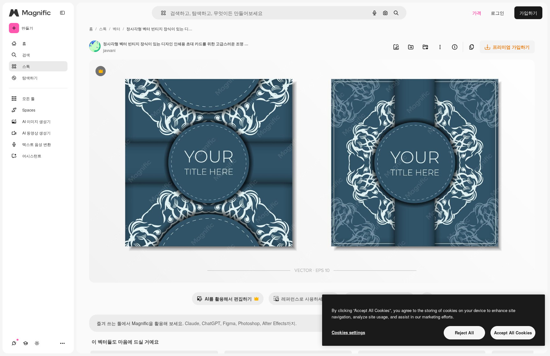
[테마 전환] (37, 343)
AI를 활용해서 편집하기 (224, 300)
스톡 (103, 28)
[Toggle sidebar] (62, 13)
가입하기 (528, 13)
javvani (109, 50)
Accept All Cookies (513, 333)
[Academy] (25, 343)
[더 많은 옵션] (440, 46)
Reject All (464, 333)
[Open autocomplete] (161, 13)
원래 (125, 72)
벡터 (116, 28)
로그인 (497, 13)
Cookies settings (348, 332)
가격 (476, 13)
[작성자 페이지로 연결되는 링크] (95, 46)
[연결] (14, 343)
